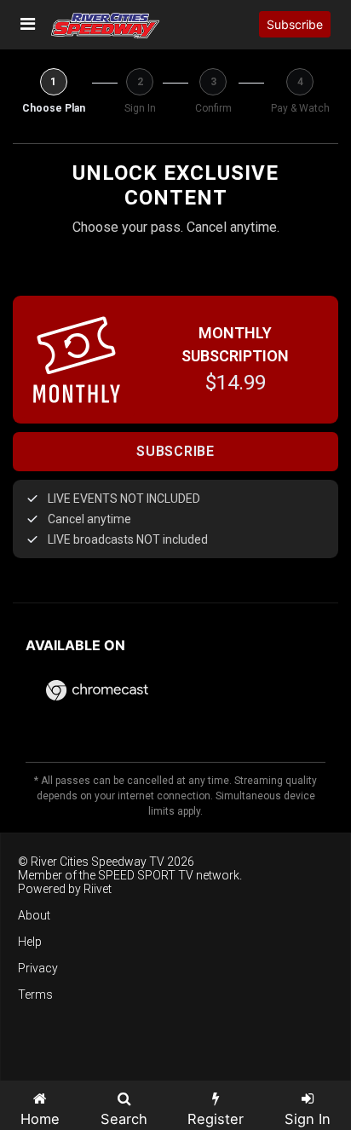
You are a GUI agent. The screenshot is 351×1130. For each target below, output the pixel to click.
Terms (35, 994)
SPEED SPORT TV (145, 875)
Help (30, 941)
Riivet (97, 889)
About (34, 915)
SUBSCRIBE (175, 451)
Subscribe (295, 24)
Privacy (38, 968)
